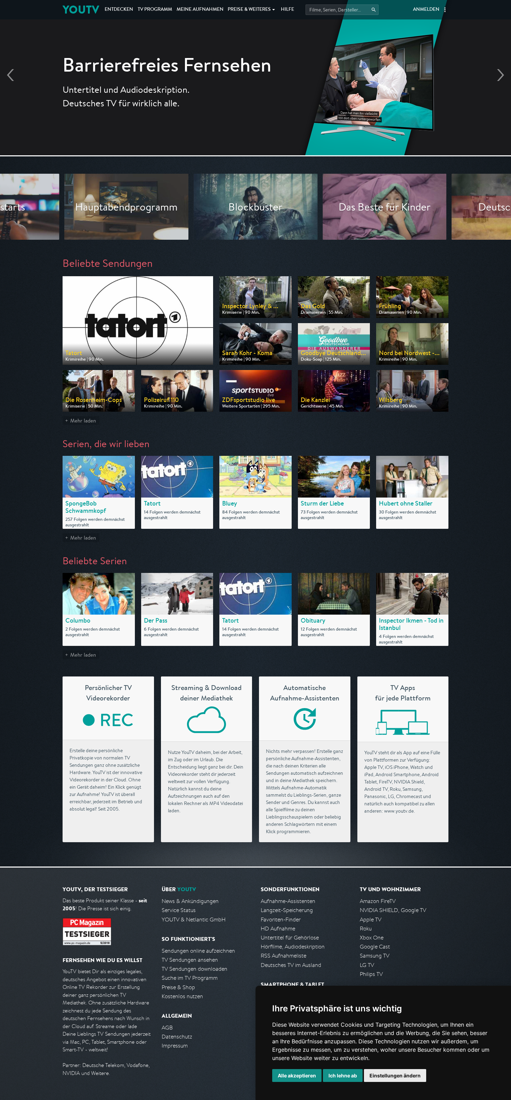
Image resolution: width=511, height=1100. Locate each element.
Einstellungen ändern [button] (395, 1075)
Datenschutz (177, 1036)
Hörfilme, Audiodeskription (293, 946)
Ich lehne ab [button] (342, 1075)
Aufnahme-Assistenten (288, 901)
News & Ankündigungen (190, 901)
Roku (366, 928)
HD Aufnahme (278, 928)
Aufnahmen (200, 9)
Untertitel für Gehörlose (290, 937)
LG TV (367, 965)
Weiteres (249, 9)
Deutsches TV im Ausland (291, 965)
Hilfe (287, 9)
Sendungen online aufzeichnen (198, 950)
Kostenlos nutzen (182, 996)
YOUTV (81, 9)
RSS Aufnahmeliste (283, 955)
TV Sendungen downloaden (194, 968)
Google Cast (375, 946)
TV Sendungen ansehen (190, 959)
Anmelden (426, 9)
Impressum (175, 1045)
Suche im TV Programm (190, 978)
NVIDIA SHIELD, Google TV (393, 910)
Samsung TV (374, 955)
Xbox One (371, 937)
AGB (167, 1027)
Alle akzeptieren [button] (297, 1075)
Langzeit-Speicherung (287, 910)
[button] (444, 9)
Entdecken (119, 9)
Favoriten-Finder (281, 919)
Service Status (179, 910)
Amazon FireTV (378, 901)
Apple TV (370, 919)
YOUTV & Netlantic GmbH (194, 919)
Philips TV (371, 974)
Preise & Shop (178, 987)
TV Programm (155, 9)
